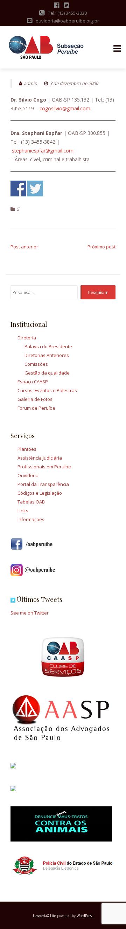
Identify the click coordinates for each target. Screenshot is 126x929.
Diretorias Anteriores (46, 355)
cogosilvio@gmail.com (65, 108)
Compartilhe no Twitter (35, 188)
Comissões (36, 364)
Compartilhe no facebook (18, 188)
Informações (31, 519)
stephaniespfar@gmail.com (43, 150)
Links (23, 510)
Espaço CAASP (33, 381)
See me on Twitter (29, 613)
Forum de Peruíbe (36, 408)
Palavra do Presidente (48, 346)
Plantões (27, 449)
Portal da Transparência (43, 484)
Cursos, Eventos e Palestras (47, 390)
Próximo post (101, 246)
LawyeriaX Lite (44, 915)
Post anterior (24, 246)
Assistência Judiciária (40, 458)
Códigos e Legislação (40, 493)
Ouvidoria (28, 475)
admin (30, 83)
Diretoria (27, 337)
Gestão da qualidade (47, 373)
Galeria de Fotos (35, 399)
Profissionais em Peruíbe (44, 466)
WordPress (85, 915)
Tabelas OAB (31, 502)
